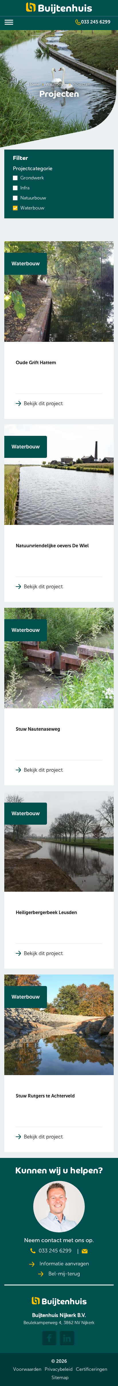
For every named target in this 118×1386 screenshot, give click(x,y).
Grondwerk (32, 178)
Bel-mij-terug (63, 1274)
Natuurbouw (33, 198)
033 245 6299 (96, 22)
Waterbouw (32, 208)
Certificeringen (91, 1369)
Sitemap (60, 1377)
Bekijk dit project (43, 403)
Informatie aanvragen (63, 1264)
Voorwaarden (27, 1369)
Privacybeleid (58, 1369)
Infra (25, 188)
